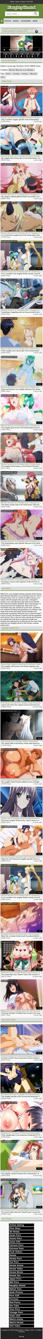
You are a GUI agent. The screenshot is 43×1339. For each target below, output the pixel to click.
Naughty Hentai (17, 1285)
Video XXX (14, 1316)
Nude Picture (16, 1292)
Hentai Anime (16, 1265)
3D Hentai (14, 1231)
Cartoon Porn (16, 1245)
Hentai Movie (16, 1272)
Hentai (12, 1)
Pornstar (13, 1299)
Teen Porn (14, 1309)
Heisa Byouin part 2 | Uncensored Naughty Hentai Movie (21, 1056)
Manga (16, 21)
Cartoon (23, 1)
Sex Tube (14, 1305)
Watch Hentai (16, 1322)
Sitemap (21, 1336)
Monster (33, 74)
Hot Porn (14, 1262)
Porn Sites (14, 1228)
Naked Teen (15, 1289)
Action (8, 74)
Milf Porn (14, 1282)
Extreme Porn (16, 1248)
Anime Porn (15, 1238)
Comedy (16, 74)
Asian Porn (15, 1235)
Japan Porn (15, 1279)
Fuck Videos (15, 1252)
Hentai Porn (15, 1258)
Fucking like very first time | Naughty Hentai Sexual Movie (22, 703)
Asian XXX (14, 1242)
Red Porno (14, 1302)
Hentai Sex (15, 1275)
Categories (26, 21)
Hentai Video (16, 1268)
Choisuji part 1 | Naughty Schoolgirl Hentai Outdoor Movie (22, 1172)
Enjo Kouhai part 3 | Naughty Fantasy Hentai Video (19, 741)
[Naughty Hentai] (21, 10)
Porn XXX (30, 1)
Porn (3, 77)
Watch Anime (16, 1319)
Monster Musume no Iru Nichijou (21, 70)
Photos (7, 21)
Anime (17, 1)
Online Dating (16, 1225)
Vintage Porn (16, 1312)
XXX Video (14, 1326)
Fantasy (25, 74)
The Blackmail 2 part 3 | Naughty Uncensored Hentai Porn (22, 1095)
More (35, 21)
